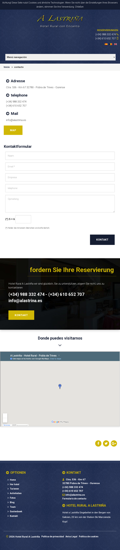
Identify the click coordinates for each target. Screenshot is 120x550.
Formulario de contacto (74, 498)
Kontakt (102, 239)
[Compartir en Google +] (114, 443)
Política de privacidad (52, 536)
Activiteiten (16, 493)
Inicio (7, 67)
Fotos (13, 498)
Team (13, 507)
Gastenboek (16, 511)
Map (13, 130)
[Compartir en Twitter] (106, 443)
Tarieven (14, 488)
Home (13, 480)
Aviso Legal (71, 536)
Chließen (79, 6)
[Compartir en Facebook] (98, 443)
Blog (12, 502)
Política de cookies (88, 536)
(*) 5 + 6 (10, 219)
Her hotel (14, 484)
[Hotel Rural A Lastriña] (60, 18)
